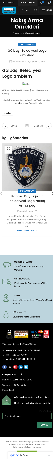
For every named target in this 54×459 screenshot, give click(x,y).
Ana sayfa (17, 33)
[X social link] (10, 367)
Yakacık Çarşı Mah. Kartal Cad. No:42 (23, 350)
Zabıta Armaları (33, 33)
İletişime (23, 103)
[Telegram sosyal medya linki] (26, 367)
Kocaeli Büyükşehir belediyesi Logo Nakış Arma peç (27, 201)
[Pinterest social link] (15, 367)
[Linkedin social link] (20, 367)
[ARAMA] (36, 10)
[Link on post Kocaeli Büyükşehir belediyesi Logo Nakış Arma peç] (27, 167)
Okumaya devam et (27, 231)
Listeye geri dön (27, 126)
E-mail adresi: (45, 411)
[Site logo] (9, 10)
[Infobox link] (27, 400)
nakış (8, 113)
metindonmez (19, 61)
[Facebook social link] (4, 367)
